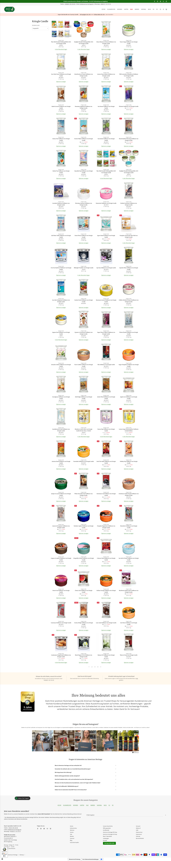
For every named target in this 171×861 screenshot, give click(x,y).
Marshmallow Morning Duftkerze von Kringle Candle (128, 139)
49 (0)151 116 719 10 (15, 831)
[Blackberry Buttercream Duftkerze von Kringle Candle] (128, 578)
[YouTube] (163, 1)
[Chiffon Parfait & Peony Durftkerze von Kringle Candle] (128, 287)
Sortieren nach (36, 25)
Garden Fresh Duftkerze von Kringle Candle (83, 300)
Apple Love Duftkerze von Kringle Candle (128, 397)
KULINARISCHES (67, 805)
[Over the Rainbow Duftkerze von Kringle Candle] (61, 255)
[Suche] (160, 9)
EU (109, 805)
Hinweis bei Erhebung (74, 859)
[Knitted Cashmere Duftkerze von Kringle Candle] (128, 190)
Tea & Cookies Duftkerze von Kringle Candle (83, 365)
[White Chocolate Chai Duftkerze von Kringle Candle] (83, 481)
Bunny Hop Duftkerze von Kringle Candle (106, 430)
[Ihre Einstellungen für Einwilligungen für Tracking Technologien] (2, 859)
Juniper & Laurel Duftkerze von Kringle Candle (61, 494)
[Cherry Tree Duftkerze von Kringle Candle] (61, 126)
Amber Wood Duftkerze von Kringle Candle (106, 397)
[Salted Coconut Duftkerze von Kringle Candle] (61, 93)
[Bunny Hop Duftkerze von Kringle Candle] (106, 416)
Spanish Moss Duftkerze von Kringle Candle (128, 268)
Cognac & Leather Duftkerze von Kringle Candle (61, 559)
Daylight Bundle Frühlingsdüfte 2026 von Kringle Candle (83, 42)
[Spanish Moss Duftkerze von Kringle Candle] (128, 255)
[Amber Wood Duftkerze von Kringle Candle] (106, 384)
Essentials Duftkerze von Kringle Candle (83, 461)
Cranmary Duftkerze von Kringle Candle (61, 622)
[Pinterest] (160, 1)
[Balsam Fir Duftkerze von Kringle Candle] (106, 642)
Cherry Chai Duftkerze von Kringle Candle (83, 591)
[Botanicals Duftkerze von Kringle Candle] (106, 190)
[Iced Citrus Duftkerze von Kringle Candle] (128, 610)
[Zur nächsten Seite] (100, 666)
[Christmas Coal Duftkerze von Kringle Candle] (106, 481)
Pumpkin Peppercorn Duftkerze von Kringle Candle (106, 526)
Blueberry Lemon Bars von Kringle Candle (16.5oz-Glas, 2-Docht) (83, 430)
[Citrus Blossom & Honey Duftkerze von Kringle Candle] (106, 29)
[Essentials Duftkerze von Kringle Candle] (83, 448)
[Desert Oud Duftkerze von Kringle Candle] (61, 578)
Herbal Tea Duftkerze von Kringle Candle (61, 171)
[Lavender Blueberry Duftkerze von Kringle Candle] (61, 190)
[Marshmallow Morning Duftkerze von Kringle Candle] (128, 126)
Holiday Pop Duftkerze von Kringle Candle (128, 462)
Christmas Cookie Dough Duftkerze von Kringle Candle (129, 494)
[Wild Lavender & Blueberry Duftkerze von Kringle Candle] (128, 61)
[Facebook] (154, 1)
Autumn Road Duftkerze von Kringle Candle (61, 462)
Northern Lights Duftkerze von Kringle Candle (83, 526)
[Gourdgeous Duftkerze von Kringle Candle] (61, 384)
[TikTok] (166, 1)
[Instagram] (157, 1)
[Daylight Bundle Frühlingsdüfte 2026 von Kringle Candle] (83, 29)
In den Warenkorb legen (61, 49)
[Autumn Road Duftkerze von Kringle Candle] (61, 448)
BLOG (105, 805)
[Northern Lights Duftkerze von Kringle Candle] (83, 513)
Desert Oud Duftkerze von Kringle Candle (61, 591)
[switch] (4, 856)
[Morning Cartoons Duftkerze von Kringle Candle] (83, 190)
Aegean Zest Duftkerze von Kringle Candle (61, 333)
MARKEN (93, 805)
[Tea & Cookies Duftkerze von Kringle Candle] (83, 352)
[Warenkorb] (166, 9)
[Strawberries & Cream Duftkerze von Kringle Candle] (83, 61)
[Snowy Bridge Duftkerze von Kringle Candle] (83, 610)
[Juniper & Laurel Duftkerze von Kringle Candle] (61, 481)
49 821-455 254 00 (13, 828)
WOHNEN (75, 805)
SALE (87, 805)
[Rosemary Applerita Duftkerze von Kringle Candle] (83, 93)
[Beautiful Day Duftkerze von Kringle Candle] (83, 158)
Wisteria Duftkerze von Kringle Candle (128, 106)
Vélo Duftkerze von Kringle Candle (106, 364)
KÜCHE (59, 805)
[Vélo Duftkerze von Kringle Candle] (106, 352)
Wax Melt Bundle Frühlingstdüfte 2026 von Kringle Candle (61, 42)
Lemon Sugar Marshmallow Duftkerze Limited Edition (128, 430)
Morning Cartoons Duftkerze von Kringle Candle (83, 204)
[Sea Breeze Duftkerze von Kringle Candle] (106, 93)
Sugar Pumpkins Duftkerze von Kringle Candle (129, 365)
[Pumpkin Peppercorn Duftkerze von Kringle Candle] (106, 513)
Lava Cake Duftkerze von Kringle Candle (106, 622)
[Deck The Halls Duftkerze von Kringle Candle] (106, 448)
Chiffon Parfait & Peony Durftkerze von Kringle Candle (129, 300)
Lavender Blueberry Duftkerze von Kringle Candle (61, 204)
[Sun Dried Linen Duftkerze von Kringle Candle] (61, 61)
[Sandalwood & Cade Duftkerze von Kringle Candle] (61, 416)
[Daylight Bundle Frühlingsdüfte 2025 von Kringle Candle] (128, 158)
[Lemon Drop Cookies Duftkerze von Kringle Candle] (106, 61)
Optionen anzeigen (106, 49)
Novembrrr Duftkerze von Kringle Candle (128, 526)
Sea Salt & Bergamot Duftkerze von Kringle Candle (61, 300)
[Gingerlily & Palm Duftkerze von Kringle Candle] (83, 545)
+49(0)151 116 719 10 (105, 4)
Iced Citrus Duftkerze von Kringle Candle (128, 623)
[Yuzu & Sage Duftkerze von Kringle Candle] (128, 29)
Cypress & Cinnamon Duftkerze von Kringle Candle (84, 333)
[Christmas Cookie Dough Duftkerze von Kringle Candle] (128, 481)
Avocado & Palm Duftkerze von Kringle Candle (61, 365)
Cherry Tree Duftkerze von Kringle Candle (61, 139)
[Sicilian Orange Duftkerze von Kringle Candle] (106, 578)
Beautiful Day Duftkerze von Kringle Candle (83, 171)
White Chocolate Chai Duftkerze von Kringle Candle (83, 494)
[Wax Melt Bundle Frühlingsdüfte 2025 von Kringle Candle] (106, 158)
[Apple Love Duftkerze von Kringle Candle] (128, 384)
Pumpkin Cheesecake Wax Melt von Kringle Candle (129, 236)
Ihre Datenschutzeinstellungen (90, 859)
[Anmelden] (163, 9)
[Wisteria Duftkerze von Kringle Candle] (128, 93)
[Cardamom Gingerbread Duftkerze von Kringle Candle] (61, 642)
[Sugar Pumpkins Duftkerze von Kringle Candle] (128, 352)
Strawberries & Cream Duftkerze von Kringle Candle (83, 75)
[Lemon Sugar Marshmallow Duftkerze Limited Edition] (128, 416)
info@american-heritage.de (86, 4)
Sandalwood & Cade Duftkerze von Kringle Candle (61, 430)
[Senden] (165, 815)
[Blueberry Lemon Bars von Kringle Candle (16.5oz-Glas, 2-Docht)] (83, 416)
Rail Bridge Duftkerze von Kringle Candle (83, 397)
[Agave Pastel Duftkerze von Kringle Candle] (106, 223)
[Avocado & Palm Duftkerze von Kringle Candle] (61, 352)
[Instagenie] (135, 753)
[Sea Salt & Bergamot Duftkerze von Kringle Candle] (61, 287)
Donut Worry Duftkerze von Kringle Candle (84, 236)
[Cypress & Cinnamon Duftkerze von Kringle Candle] (83, 319)
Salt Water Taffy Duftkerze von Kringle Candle (61, 236)
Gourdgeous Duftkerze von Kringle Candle (61, 397)
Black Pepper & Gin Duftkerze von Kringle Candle (83, 655)
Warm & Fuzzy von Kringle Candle (128, 655)
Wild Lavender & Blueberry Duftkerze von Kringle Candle (128, 75)
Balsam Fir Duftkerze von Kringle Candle (106, 655)
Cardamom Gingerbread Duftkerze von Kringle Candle (61, 655)
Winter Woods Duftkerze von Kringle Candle (128, 333)
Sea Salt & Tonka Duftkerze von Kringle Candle (129, 559)
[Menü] (7, 848)
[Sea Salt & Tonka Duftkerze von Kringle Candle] (128, 545)
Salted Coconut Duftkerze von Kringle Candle (61, 107)
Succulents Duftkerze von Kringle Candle (106, 139)
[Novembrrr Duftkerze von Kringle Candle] (128, 513)
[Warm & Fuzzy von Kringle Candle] (128, 642)
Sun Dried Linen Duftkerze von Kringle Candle (61, 75)
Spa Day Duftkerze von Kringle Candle (106, 267)
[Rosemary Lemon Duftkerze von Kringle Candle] (106, 287)
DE (112, 805)
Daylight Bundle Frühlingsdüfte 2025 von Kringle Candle (128, 171)
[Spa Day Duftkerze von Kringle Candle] (106, 255)
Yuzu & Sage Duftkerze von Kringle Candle (129, 42)
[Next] (137, 741)
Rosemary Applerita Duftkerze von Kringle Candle (83, 107)
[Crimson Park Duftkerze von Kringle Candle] (106, 545)
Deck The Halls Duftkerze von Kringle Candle (106, 462)
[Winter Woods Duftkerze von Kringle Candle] (128, 319)
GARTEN (82, 805)
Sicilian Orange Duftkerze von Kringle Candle (106, 591)
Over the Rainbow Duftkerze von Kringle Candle (61, 268)
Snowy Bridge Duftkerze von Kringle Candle (83, 623)
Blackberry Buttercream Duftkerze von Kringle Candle (128, 591)
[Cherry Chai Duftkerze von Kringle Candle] (83, 578)
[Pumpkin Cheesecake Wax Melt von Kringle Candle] (128, 223)
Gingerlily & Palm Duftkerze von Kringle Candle (83, 559)
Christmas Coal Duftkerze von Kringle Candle (106, 494)
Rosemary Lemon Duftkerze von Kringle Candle (106, 300)
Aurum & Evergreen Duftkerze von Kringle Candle (61, 526)
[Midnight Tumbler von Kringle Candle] (83, 255)
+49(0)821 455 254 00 (70, 4)
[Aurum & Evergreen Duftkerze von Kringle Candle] (61, 513)
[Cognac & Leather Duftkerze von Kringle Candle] (61, 545)
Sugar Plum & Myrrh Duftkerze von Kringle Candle (106, 333)
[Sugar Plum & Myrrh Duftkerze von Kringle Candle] (106, 319)
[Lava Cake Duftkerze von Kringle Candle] (106, 610)
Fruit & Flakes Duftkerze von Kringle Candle (83, 139)
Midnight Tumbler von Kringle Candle (83, 267)
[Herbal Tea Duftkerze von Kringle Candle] (61, 158)
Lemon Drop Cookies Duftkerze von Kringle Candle (106, 75)
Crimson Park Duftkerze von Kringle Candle (106, 559)
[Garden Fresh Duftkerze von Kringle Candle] (83, 287)
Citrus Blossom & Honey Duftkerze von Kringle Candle (106, 42)
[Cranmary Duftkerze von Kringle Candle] (61, 610)
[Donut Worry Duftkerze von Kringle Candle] (83, 223)
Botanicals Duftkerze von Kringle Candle (106, 203)
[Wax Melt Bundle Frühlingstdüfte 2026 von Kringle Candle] (61, 29)
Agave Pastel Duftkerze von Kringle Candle (106, 236)
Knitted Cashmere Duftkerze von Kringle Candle (128, 204)
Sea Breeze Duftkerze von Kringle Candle (106, 107)
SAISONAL (99, 805)
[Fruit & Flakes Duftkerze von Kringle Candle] (83, 126)
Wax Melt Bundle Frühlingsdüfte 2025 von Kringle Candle (106, 171)
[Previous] (34, 741)
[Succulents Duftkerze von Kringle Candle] (106, 126)
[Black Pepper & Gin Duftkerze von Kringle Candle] (83, 642)
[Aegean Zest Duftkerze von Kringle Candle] (61, 319)
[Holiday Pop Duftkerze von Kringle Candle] (128, 448)
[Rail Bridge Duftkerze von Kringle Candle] (83, 384)
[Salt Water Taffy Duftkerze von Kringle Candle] (61, 223)
